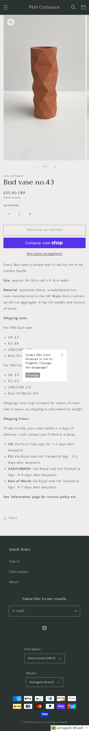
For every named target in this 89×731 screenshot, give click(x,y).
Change (33, 375)
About (13, 582)
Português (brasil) (42, 682)
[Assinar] (75, 611)
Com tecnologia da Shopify (54, 722)
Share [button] (13, 518)
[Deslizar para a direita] (55, 167)
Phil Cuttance (36, 722)
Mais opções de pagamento (44, 253)
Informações (18, 572)
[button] (6, 7)
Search (14, 561)
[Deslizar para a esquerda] (34, 167)
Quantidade (11, 205)
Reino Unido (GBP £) (41, 658)
